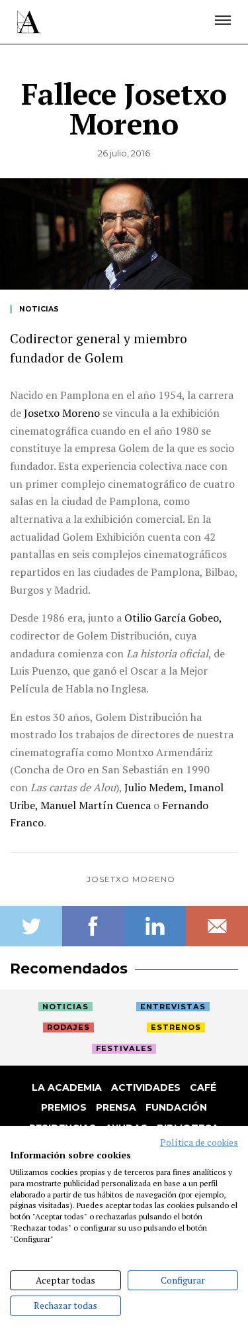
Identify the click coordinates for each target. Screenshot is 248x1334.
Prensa (116, 1107)
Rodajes (68, 1027)
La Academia (67, 1087)
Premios (64, 1107)
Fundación (176, 1107)
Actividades (146, 1087)
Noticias (39, 309)
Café (203, 1087)
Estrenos (176, 1027)
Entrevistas (173, 1006)
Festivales (124, 1048)
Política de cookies (199, 1142)
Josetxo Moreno (131, 879)
